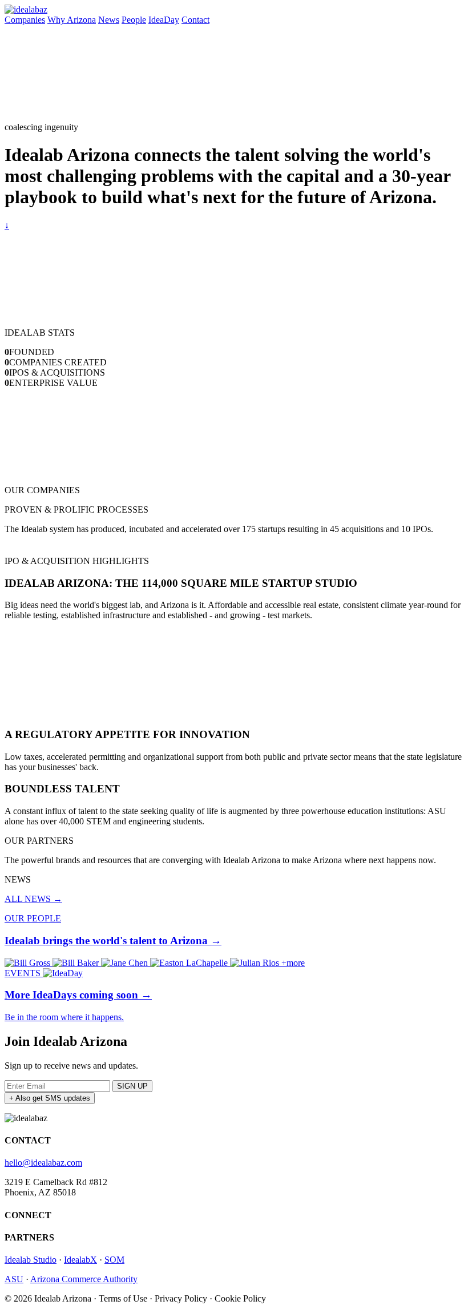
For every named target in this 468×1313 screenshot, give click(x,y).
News (108, 20)
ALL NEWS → (33, 899)
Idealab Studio (31, 1259)
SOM (114, 1259)
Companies (25, 20)
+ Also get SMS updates (49, 1098)
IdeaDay (163, 20)
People (134, 20)
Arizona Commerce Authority (84, 1279)
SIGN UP (132, 1086)
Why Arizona (71, 20)
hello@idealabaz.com (43, 1162)
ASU (14, 1279)
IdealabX (80, 1259)
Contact (195, 20)
